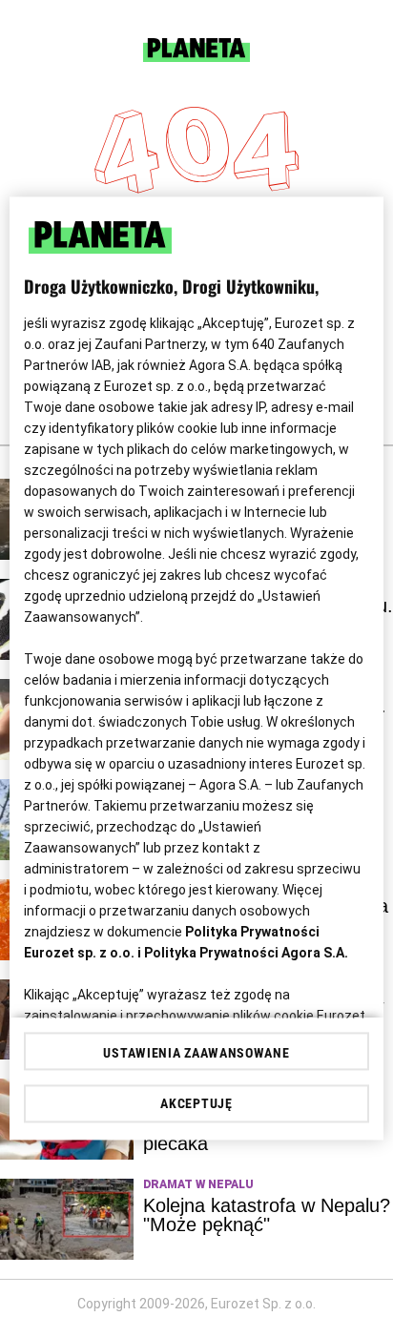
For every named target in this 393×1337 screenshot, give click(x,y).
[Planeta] (196, 57)
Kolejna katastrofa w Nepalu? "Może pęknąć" (266, 1215)
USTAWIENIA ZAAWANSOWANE (196, 1053)
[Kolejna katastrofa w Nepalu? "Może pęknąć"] (67, 1219)
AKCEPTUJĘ (196, 1104)
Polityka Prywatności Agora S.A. (246, 952)
